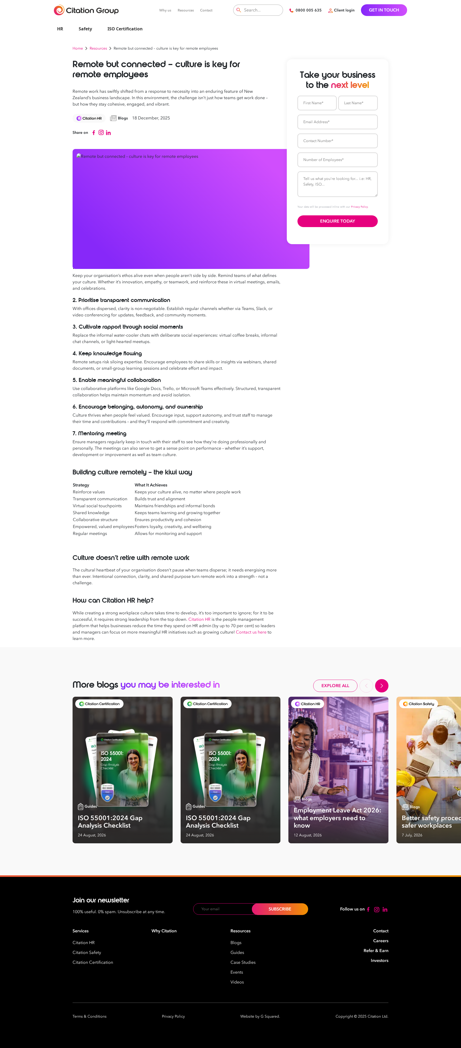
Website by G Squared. (260, 1016)
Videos (237, 982)
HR (60, 29)
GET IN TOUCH (384, 10)
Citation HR (199, 619)
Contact (206, 10)
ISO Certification (125, 29)
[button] (366, 685)
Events (236, 972)
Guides (237, 953)
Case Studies (243, 962)
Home (78, 48)
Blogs (235, 943)
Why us (165, 10)
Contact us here (251, 632)
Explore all (335, 686)
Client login (344, 10)
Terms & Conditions (89, 1016)
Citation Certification (93, 962)
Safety (85, 29)
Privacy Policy (359, 207)
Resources (186, 10)
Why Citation (164, 931)
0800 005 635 (309, 10)
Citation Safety (87, 953)
